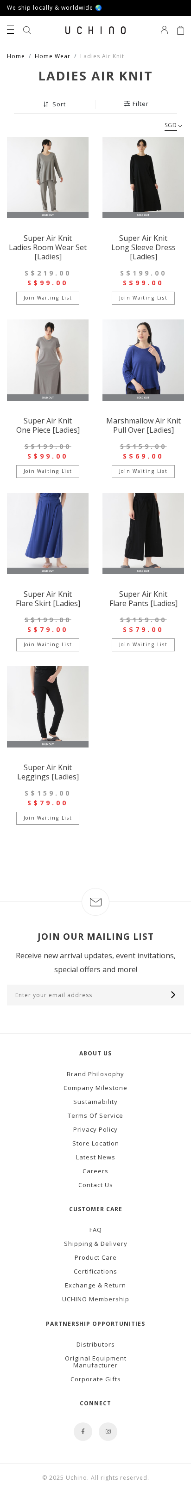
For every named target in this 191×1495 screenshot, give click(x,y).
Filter (141, 103)
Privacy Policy (95, 1129)
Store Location (95, 1143)
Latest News (95, 1157)
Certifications (95, 1271)
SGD (171, 125)
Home (16, 56)
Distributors (95, 1344)
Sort (58, 104)
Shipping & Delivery (95, 1243)
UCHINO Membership (95, 1299)
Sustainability (95, 1101)
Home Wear (52, 56)
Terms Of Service (95, 1115)
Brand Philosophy (95, 1074)
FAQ (95, 1229)
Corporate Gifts (95, 1379)
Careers (95, 1171)
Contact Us (95, 1185)
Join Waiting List (48, 297)
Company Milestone (95, 1088)
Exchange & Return (95, 1285)
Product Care (96, 1257)
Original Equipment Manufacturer (96, 1361)
